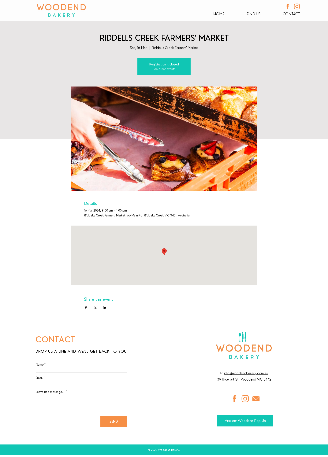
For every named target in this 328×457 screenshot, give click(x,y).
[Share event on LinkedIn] (104, 307)
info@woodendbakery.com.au (246, 373)
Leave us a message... (50, 391)
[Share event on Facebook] (86, 307)
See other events (164, 69)
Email (39, 377)
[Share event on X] (95, 307)
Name (40, 364)
